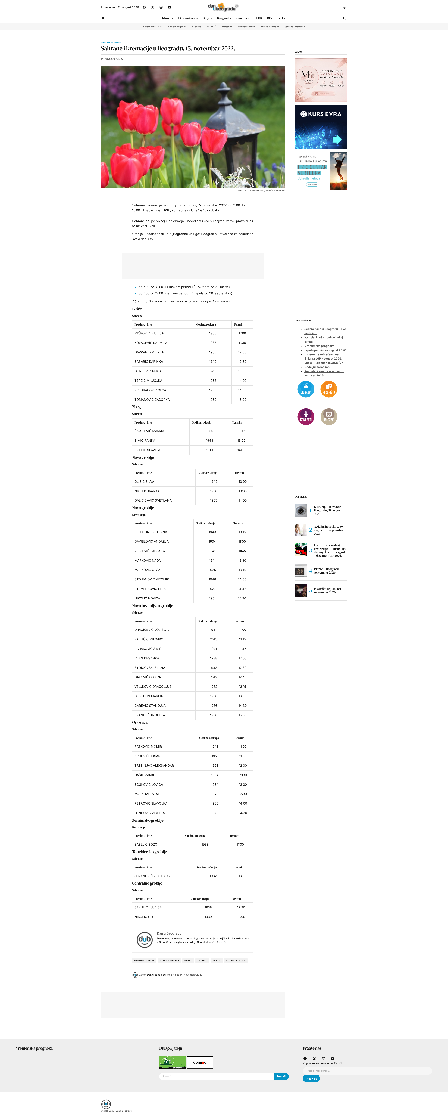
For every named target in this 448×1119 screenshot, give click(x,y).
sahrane (217, 961)
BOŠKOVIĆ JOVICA (148, 784)
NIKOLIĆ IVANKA (147, 491)
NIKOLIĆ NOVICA (147, 598)
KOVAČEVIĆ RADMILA (150, 343)
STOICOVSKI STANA (149, 668)
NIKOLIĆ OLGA (145, 917)
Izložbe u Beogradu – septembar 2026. (328, 571)
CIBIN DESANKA (146, 658)
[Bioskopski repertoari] (306, 389)
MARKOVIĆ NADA (147, 560)
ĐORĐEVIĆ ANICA (148, 371)
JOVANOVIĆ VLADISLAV (152, 876)
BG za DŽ (212, 26)
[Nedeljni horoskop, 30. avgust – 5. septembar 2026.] (301, 530)
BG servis (196, 26)
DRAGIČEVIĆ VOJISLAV (151, 630)
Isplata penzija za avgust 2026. (325, 350)
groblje (188, 961)
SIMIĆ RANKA (144, 440)
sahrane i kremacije (235, 961)
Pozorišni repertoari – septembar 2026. (328, 590)
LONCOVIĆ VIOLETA (149, 813)
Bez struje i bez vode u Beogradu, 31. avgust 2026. (328, 510)
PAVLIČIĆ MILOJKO (148, 639)
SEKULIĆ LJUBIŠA (148, 907)
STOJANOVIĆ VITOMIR (151, 579)
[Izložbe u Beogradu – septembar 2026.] (301, 570)
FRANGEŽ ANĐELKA (149, 715)
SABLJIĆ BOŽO (145, 844)
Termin (238, 324)
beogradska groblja (144, 961)
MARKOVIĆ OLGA (147, 570)
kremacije (202, 961)
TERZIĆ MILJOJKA (148, 380)
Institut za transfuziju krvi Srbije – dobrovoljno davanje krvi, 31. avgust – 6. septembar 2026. (330, 550)
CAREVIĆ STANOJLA (150, 705)
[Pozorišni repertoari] (328, 389)
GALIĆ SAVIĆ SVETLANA (153, 500)
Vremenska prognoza (319, 346)
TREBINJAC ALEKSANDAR (154, 765)
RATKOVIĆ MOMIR (148, 746)
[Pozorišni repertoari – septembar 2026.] (301, 590)
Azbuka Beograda (270, 26)
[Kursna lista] (321, 80)
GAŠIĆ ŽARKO (145, 775)
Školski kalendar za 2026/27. (323, 362)
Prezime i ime (143, 324)
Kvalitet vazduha (246, 26)
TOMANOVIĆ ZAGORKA (152, 399)
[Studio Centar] (173, 1062)
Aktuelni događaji (177, 26)
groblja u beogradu (169, 961)
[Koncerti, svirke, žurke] (306, 416)
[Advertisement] (190, 265)
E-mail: (338, 1063)
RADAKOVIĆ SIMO (148, 649)
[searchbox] (216, 1076)
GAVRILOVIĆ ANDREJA (151, 541)
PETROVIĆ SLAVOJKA (150, 803)
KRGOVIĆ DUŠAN (147, 756)
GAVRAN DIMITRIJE (149, 352)
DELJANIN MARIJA (148, 696)
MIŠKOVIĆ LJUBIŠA (149, 333)
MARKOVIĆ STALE (148, 794)
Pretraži (281, 1076)
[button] (344, 7)
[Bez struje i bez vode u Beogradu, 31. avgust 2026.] (301, 510)
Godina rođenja (206, 324)
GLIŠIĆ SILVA (144, 481)
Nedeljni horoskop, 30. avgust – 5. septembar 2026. (329, 530)
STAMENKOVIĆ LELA (150, 589)
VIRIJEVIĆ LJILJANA (149, 551)
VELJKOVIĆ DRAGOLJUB (152, 686)
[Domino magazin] (200, 1062)
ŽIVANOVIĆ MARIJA (149, 431)
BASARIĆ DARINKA (148, 361)
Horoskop (227, 26)
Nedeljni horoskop (317, 367)
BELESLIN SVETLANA (150, 532)
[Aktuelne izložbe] (328, 416)
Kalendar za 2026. (152, 26)
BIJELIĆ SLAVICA (147, 450)
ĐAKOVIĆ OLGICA (147, 677)
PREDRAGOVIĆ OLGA (150, 390)
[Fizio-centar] (321, 170)
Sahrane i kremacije (295, 26)
